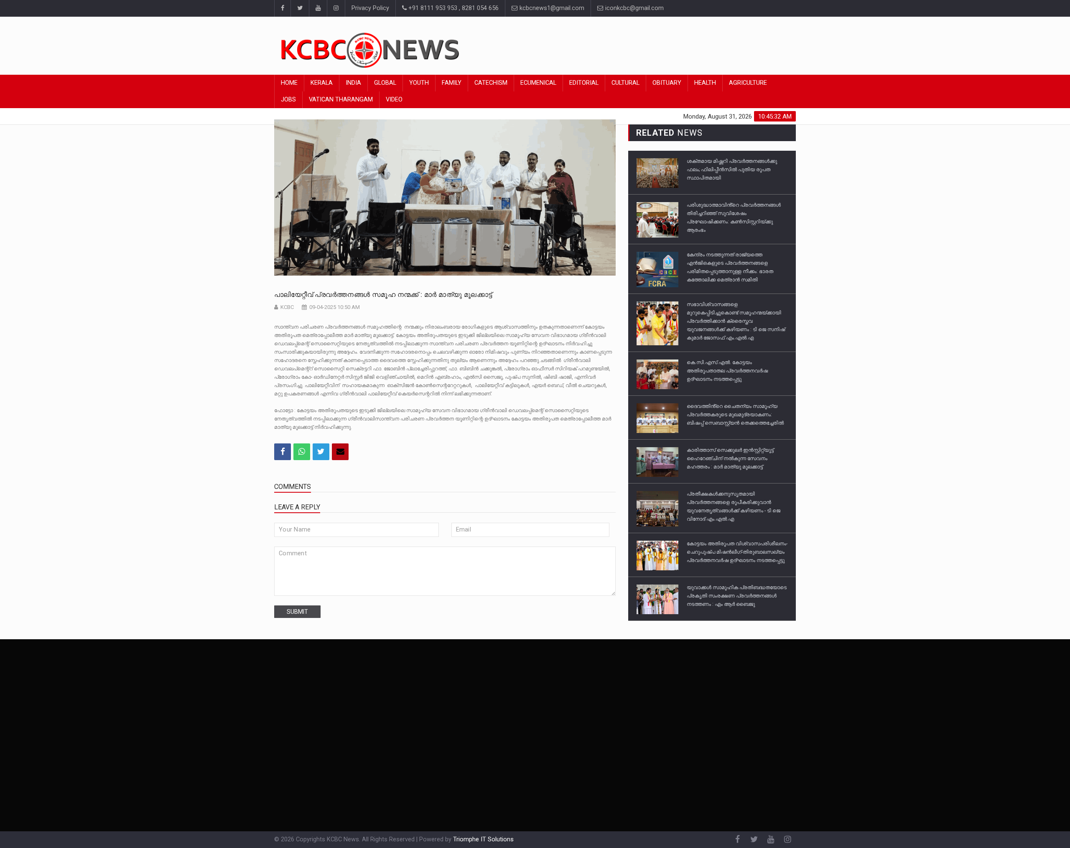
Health (705, 82)
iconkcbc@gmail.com (634, 8)
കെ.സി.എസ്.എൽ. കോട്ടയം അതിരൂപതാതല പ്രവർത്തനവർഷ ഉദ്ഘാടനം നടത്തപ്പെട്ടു (727, 370)
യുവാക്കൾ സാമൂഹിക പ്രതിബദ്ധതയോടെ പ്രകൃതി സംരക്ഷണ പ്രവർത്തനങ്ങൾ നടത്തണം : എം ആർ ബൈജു (737, 596)
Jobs (288, 99)
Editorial (584, 82)
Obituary (666, 82)
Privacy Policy (370, 8)
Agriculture (748, 82)
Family (451, 82)
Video (394, 99)
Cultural (625, 82)
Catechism (490, 82)
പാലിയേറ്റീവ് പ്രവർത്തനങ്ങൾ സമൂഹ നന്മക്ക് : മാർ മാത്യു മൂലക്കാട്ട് (383, 295)
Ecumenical (538, 82)
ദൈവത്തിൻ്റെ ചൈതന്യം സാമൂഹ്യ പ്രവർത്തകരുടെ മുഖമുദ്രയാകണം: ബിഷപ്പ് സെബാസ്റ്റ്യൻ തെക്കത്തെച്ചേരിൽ (735, 414)
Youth (419, 82)
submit (297, 611)
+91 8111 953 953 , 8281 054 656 (453, 8)
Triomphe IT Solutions (483, 839)
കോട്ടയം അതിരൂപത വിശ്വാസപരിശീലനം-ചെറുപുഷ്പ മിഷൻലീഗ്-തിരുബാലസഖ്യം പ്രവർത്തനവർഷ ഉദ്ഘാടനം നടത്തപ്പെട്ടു (737, 552)
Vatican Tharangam (341, 99)
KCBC (287, 307)
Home (289, 82)
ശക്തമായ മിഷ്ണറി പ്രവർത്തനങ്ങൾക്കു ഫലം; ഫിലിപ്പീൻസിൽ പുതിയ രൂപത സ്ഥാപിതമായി (732, 169)
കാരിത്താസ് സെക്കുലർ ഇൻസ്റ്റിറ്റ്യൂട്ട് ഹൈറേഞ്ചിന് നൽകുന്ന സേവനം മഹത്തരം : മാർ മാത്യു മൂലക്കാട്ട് (730, 458)
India (353, 82)
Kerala (322, 82)
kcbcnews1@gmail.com (551, 8)
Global (385, 82)
